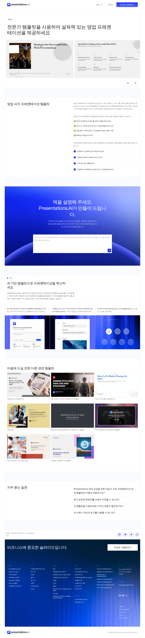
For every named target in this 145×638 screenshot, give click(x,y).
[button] (99, 4)
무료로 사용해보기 (127, 5)
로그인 (110, 5)
